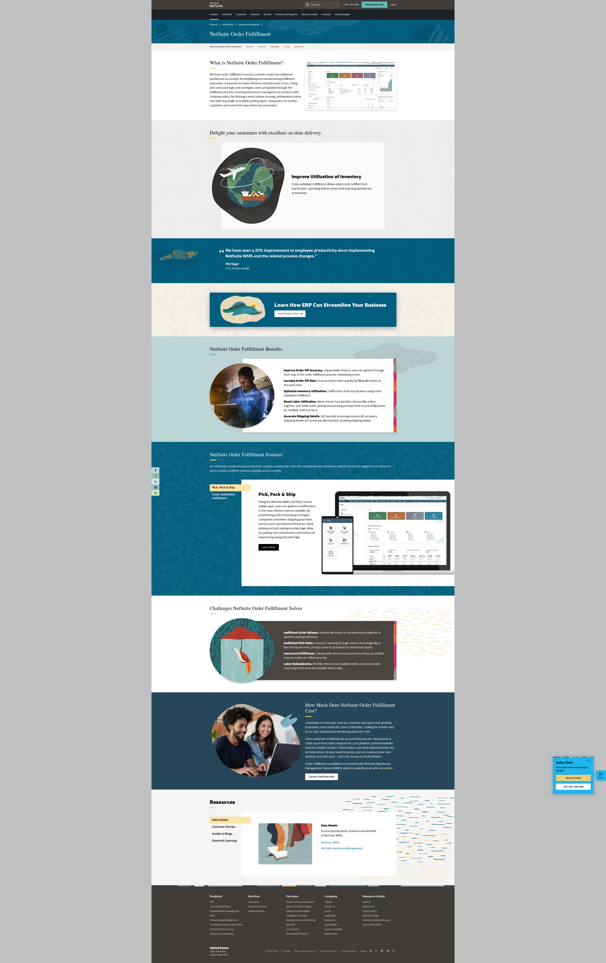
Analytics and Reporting (221, 934)
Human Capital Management (224, 920)
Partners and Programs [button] (286, 14)
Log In (393, 4)
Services (254, 896)
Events (327, 911)
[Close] (588, 760)
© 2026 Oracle (272, 951)
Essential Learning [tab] (224, 840)
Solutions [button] (255, 14)
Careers (328, 902)
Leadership (329, 916)
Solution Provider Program (299, 907)
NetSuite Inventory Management (342, 848)
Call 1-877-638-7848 (573, 786)
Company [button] (326, 14)
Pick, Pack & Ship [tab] (223, 487)
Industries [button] (227, 14)
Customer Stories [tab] (223, 827)
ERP (212, 902)
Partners (292, 896)
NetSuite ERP (228, 25)
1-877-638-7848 (351, 5)
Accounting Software (220, 907)
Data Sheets (368, 907)
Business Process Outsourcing (301, 920)
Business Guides (371, 916)
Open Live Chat (573, 777)
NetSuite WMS (330, 842)
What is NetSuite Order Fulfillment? (225, 47)
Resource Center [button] (309, 14)
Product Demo (370, 911)
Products (213, 25)
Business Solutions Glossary (376, 920)
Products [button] (214, 14)
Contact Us (329, 907)
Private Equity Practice (297, 934)
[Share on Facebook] (155, 470)
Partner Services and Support (300, 902)
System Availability (341, 929)
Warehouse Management (248, 25)
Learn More (268, 547)
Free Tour (376, 4)
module (388, 768)
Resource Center (374, 896)
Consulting (253, 902)
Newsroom (329, 920)
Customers (241, 14)
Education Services (257, 907)
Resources (298, 47)
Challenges (274, 47)
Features (261, 47)
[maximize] (350, 85)
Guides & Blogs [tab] (222, 833)
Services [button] (267, 14)
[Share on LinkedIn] (155, 481)
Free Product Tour (292, 313)
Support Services (256, 911)
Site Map (287, 951)
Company (330, 896)
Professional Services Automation (226, 925)
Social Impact (331, 925)
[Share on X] (155, 476)
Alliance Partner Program (298, 911)
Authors (367, 902)
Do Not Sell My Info (329, 951)
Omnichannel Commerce (222, 929)
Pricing (287, 47)
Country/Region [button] (342, 14)
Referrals (290, 925)
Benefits (249, 47)
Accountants (292, 929)
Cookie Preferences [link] (348, 951)
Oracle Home (340, 934)
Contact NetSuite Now (323, 776)
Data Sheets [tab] (220, 820)
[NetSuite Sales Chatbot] (601, 775)
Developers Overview (296, 916)
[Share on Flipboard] (155, 487)
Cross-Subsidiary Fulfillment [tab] (223, 496)
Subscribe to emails (379, 925)
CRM (212, 916)
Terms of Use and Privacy (305, 951)
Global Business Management (224, 911)
